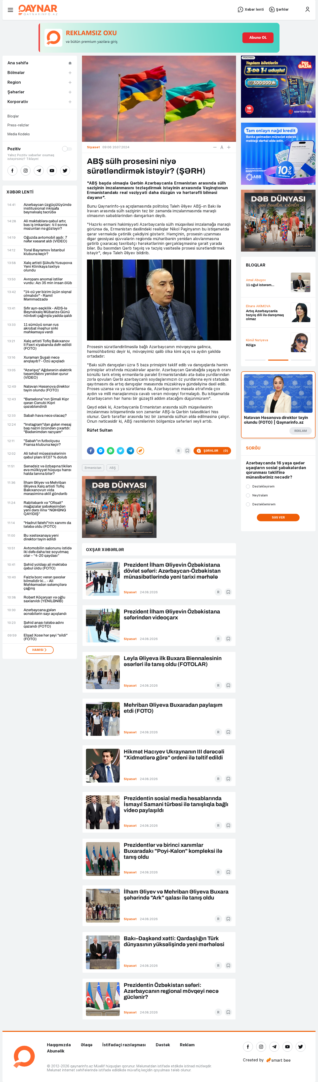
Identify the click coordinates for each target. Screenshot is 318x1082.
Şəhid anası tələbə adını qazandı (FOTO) (44, 624)
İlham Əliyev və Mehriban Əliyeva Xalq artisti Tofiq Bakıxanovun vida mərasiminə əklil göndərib (45, 488)
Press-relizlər (18, 125)
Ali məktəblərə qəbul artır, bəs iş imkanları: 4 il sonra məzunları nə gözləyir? (45, 224)
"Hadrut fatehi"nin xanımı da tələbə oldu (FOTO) (47, 524)
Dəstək (163, 1045)
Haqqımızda (59, 1045)
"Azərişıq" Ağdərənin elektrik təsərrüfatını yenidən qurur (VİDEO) (48, 373)
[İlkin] (222, 147)
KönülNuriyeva (257, 340)
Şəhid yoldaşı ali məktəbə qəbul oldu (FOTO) (45, 566)
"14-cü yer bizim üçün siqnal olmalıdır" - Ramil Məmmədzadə (48, 295)
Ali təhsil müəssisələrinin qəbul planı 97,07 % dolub (45, 455)
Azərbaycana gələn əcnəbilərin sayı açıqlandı (45, 612)
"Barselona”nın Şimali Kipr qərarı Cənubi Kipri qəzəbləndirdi (46, 403)
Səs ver (278, 517)
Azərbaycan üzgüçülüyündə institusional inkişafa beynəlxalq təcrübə (47, 208)
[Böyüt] (229, 147)
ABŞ (112, 468)
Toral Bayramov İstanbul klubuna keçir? (44, 252)
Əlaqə (86, 1045)
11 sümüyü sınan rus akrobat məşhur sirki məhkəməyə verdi (41, 328)
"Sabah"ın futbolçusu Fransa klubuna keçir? (42, 443)
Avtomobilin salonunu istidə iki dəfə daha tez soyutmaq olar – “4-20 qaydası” (48, 552)
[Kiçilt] (215, 147)
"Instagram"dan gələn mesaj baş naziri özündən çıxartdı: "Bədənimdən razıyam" (47, 428)
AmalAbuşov (256, 280)
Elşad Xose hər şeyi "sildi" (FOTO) (46, 637)
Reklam (187, 1045)
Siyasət (130, 592)
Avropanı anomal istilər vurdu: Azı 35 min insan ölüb (48, 281)
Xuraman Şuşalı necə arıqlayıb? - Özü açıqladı (44, 359)
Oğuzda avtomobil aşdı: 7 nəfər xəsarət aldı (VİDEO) (45, 239)
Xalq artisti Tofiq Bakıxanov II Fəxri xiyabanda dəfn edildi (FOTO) (48, 344)
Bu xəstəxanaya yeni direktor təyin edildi (41, 537)
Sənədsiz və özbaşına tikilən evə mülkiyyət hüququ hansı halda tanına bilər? (48, 470)
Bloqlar (13, 116)
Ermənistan (93, 468)
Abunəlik (55, 1051)
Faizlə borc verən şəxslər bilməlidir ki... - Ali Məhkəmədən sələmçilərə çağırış (45, 582)
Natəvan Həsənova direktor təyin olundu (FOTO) (47, 388)
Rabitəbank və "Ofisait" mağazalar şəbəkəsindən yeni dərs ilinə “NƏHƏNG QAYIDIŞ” (45, 508)
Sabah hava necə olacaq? (45, 415)
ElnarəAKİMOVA (258, 306)
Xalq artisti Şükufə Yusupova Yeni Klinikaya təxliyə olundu (48, 266)
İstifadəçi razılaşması (124, 1045)
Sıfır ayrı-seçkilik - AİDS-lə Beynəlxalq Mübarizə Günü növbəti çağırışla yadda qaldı (48, 312)
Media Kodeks (18, 134)
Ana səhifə (17, 63)
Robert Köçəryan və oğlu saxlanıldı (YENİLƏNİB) (44, 599)
